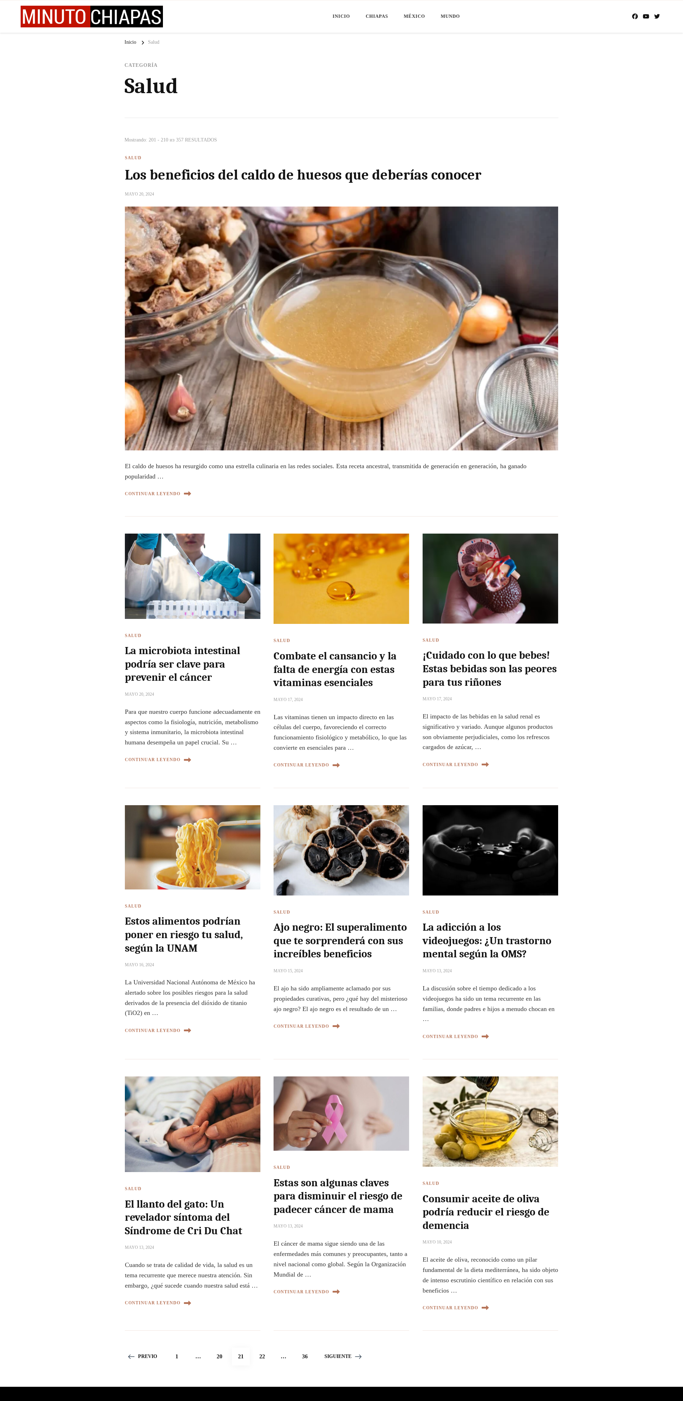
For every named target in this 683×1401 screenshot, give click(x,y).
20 (222, 1356)
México (414, 16)
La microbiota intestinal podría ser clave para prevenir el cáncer (182, 664)
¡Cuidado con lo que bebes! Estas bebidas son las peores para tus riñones (490, 668)
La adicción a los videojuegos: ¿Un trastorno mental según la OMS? (487, 940)
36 (308, 1356)
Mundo (450, 16)
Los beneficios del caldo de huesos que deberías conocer (303, 175)
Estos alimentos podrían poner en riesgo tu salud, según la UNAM (184, 934)
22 (265, 1356)
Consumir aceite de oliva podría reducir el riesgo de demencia (486, 1212)
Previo (147, 1356)
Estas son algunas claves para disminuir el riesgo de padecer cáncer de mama (338, 1196)
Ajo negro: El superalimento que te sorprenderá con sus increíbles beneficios (340, 940)
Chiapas (377, 16)
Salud (133, 157)
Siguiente (337, 1356)
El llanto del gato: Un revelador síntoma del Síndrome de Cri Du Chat (183, 1217)
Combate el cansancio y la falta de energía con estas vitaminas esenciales (335, 669)
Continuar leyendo (152, 493)
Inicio (341, 16)
